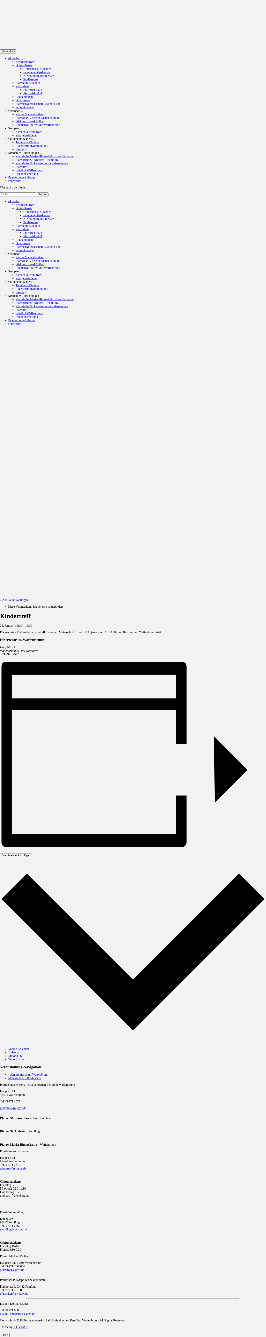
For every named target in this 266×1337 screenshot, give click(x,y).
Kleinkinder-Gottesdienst (24, 1078)
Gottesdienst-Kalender (37, 68)
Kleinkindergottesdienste (38, 75)
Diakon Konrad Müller (30, 121)
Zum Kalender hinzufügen (16, 855)
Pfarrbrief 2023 (32, 89)
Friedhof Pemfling (27, 173)
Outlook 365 (15, 1056)
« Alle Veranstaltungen (14, 600)
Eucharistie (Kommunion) (32, 145)
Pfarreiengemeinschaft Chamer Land (38, 103)
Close (5, 1334)
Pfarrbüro (21, 166)
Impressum (14, 180)
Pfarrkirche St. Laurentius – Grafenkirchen (42, 163)
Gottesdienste (24, 65)
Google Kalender (18, 1048)
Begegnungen (24, 96)
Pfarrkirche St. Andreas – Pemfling (37, 159)
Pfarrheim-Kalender (28, 82)
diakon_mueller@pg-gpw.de (17, 1313)
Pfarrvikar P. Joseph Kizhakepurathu (38, 117)
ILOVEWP (20, 1327)
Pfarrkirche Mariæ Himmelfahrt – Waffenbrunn (45, 156)
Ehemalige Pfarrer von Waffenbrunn (38, 124)
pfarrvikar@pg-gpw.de (14, 1293)
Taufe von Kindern (27, 142)
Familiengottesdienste (36, 72)
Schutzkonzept (25, 107)
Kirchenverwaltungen (29, 131)
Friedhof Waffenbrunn (29, 170)
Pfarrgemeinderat (26, 135)
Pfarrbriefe (22, 86)
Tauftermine (30, 79)
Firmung (21, 149)
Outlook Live (16, 1059)
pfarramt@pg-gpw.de (13, 1108)
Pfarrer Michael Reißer (30, 114)
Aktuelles (13, 58)
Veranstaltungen (25, 61)
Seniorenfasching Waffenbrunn (28, 1074)
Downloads (23, 100)
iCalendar (14, 1052)
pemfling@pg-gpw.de (13, 1229)
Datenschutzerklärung (21, 177)
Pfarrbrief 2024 (32, 93)
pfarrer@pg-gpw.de (12, 1269)
